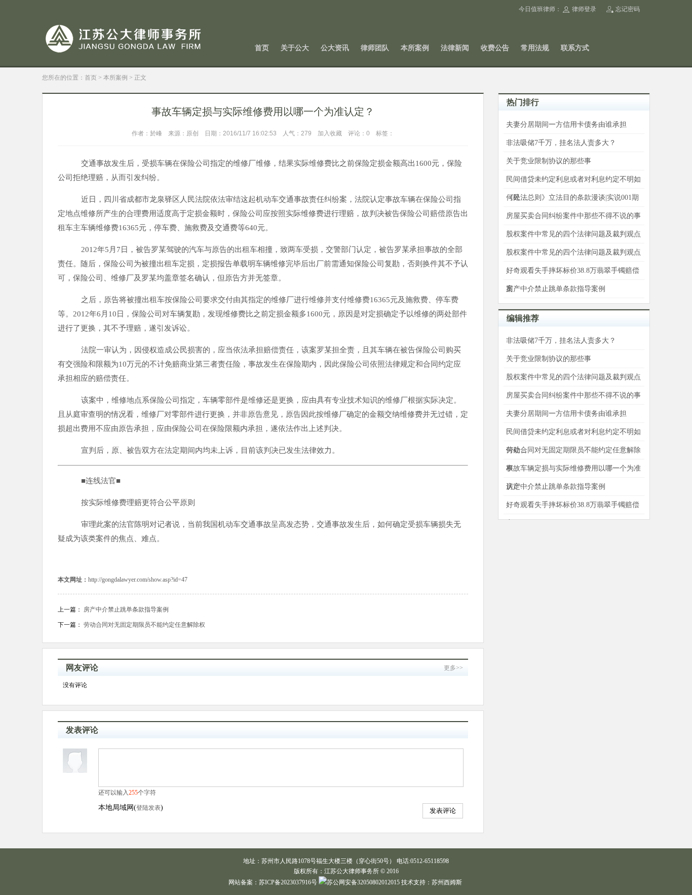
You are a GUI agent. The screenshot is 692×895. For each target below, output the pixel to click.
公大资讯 (335, 48)
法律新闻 (455, 48)
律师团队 (375, 48)
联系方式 (575, 48)
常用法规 (535, 48)
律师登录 (584, 9)
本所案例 (415, 48)
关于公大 (295, 48)
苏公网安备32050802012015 (363, 882)
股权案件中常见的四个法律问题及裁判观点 (573, 234)
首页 (262, 48)
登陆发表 (148, 807)
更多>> (453, 667)
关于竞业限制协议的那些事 (548, 161)
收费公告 (495, 48)
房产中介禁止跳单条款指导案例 (126, 609)
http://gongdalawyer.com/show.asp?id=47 (137, 579)
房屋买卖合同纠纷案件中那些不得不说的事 (573, 216)
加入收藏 (330, 133)
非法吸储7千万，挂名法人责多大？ (561, 143)
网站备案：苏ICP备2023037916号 (272, 882)
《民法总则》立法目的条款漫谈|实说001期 (572, 197)
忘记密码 (628, 9)
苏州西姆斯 (447, 882)
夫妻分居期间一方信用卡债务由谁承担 (566, 124)
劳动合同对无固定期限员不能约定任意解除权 (144, 624)
